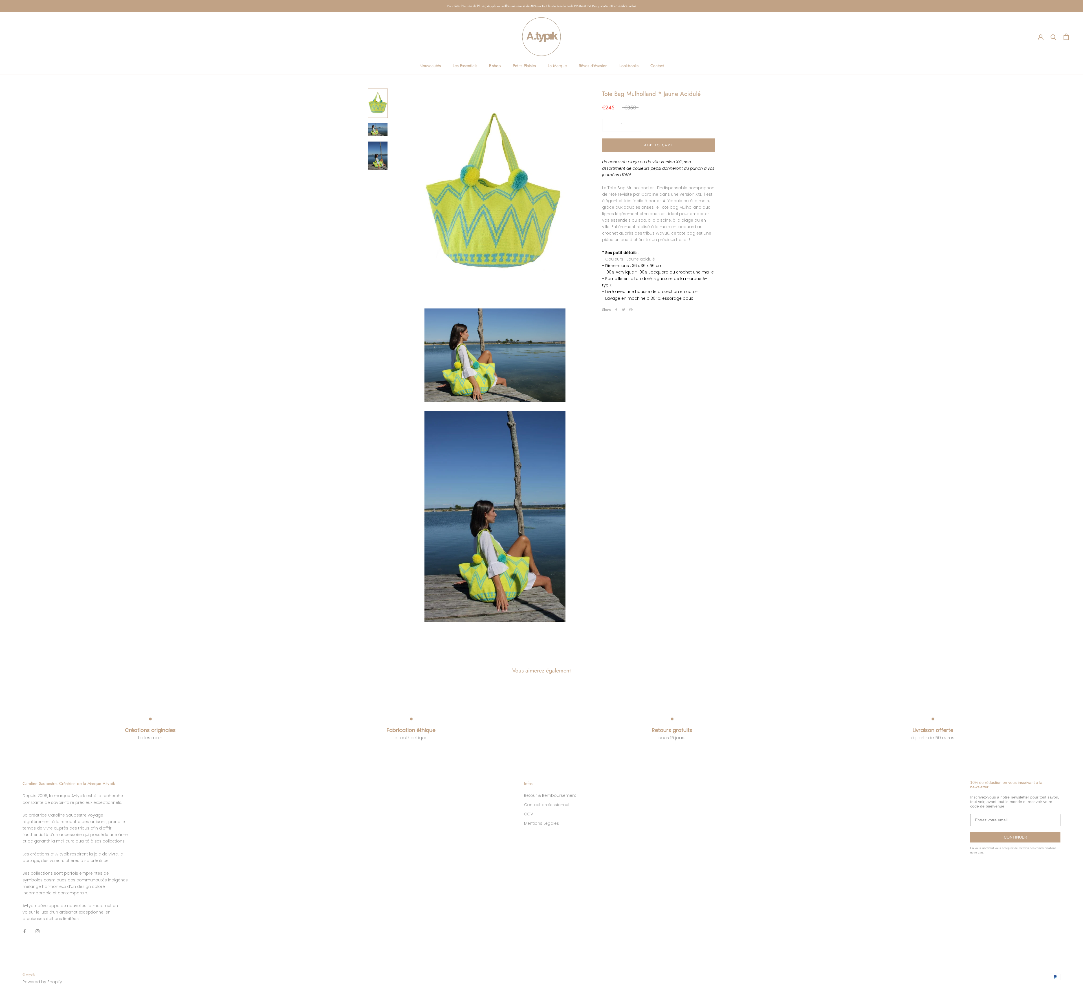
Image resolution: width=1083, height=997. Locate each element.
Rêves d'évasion (593, 66)
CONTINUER (1015, 837)
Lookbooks (629, 66)
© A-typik (29, 974)
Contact (657, 66)
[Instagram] (37, 931)
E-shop (495, 66)
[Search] (1053, 37)
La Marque (557, 66)
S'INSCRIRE (1029, 963)
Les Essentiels (465, 66)
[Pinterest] (631, 309)
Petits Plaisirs (524, 66)
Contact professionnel (546, 805)
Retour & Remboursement (550, 795)
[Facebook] (616, 309)
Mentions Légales (541, 823)
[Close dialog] (1078, 897)
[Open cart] (1066, 37)
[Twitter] (623, 309)
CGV (528, 814)
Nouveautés (430, 66)
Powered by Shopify (42, 982)
